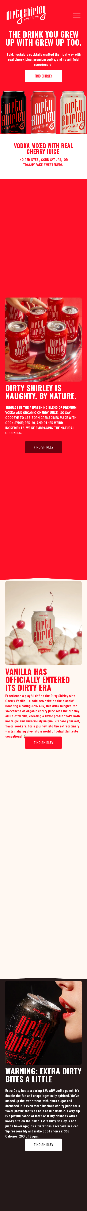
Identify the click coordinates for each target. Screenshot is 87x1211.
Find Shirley (43, 76)
